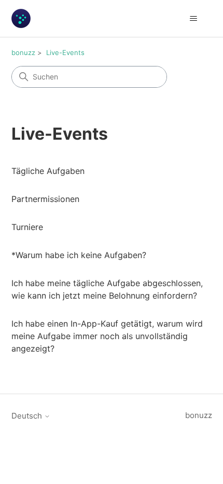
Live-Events (65, 52)
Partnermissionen (45, 199)
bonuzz (23, 52)
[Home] (21, 18)
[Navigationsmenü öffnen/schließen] (193, 18)
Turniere (27, 227)
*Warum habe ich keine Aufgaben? (78, 255)
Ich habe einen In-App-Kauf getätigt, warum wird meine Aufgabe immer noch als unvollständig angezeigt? (107, 336)
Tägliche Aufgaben (48, 171)
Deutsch (27, 415)
